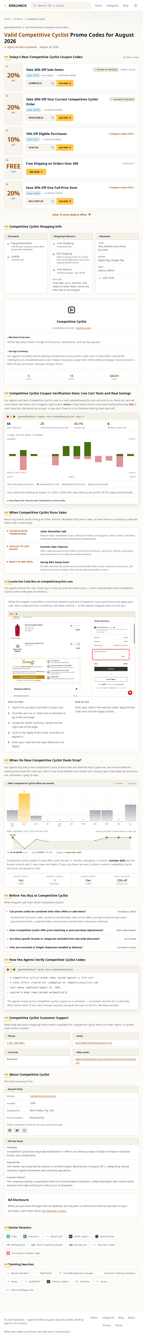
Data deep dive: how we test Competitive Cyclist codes (36, 500)
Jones (14, 1281)
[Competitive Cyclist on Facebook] (10, 1130)
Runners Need (106, 1244)
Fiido (14, 1236)
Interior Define (60, 1281)
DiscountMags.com (22, 1290)
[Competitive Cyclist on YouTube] (17, 1130)
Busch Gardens (20, 1273)
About (131, 1317)
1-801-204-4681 (16, 1042)
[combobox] (61, 5)
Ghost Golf (56, 1236)
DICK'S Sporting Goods (49, 1244)
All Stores (18, 19)
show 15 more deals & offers (71, 214)
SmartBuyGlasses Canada (78, 1273)
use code (63, 83)
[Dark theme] (136, 5)
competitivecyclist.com (43, 1096)
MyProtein (46, 1273)
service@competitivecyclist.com (93, 1042)
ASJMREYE (34, 1281)
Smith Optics (81, 1236)
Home (7, 19)
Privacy (107, 1325)
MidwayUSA (18, 1244)
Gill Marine (80, 1244)
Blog (125, 5)
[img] (71, 456)
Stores (98, 5)
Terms (118, 1325)
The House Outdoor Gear (25, 1253)
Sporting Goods (83, 328)
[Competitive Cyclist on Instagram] (24, 1130)
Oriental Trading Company (119, 1273)
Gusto (104, 1281)
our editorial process (54, 1210)
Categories (112, 5)
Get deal (34, 171)
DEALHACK (15, 5)
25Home (84, 1281)
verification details (66, 75)
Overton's (33, 1236)
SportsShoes (107, 1236)
